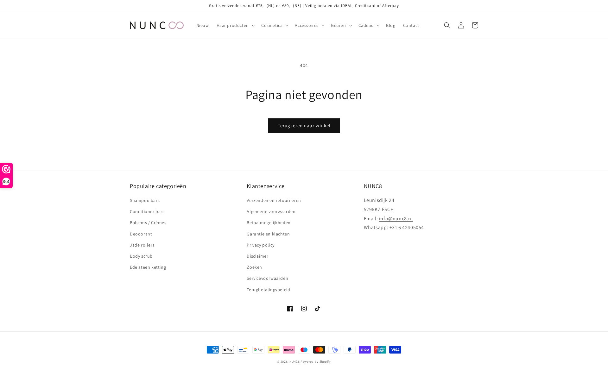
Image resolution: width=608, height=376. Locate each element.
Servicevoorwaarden (267, 278)
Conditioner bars (147, 211)
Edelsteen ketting (148, 267)
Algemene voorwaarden (271, 211)
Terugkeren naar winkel (304, 125)
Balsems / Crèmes (148, 222)
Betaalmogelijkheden (268, 222)
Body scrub (141, 256)
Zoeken (254, 267)
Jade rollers (142, 245)
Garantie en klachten (268, 234)
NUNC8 (294, 362)
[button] (235, 25)
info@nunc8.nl (396, 218)
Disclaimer (257, 256)
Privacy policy (260, 245)
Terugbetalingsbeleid (268, 289)
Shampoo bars (145, 200)
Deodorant (141, 234)
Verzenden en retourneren (274, 200)
